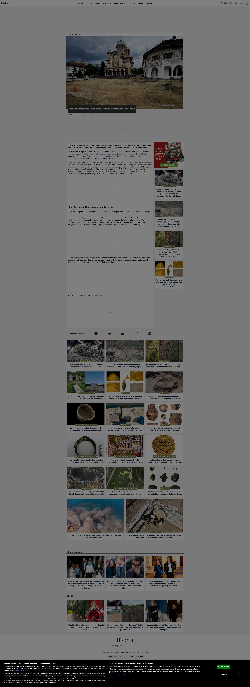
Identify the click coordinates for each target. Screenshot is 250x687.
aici (37, 679)
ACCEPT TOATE (223, 666)
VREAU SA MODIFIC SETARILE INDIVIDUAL (223, 674)
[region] (125, 673)
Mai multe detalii (18, 670)
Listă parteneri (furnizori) (117, 675)
